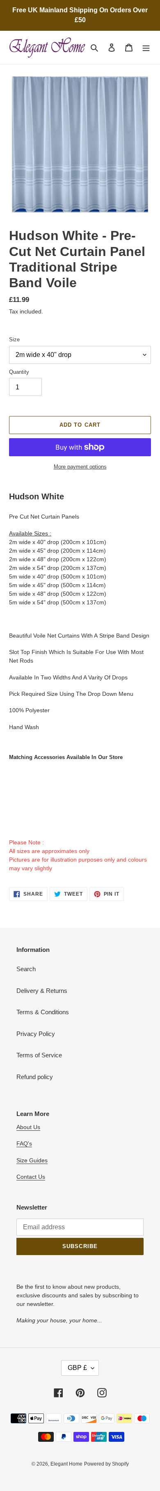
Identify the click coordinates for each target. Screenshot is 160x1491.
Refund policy (34, 1076)
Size (14, 339)
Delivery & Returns (41, 990)
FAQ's (24, 1143)
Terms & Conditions (42, 1011)
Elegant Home (66, 1464)
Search (26, 968)
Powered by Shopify (106, 1464)
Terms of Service (39, 1055)
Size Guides (32, 1160)
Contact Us (30, 1176)
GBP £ (77, 1367)
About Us (28, 1127)
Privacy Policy (35, 1033)
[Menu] (146, 47)
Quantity (19, 372)
